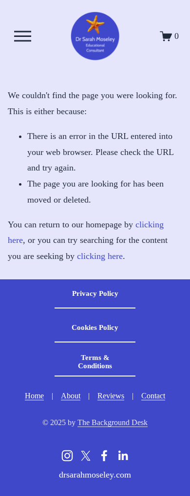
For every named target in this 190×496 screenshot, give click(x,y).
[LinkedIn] (123, 456)
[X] (86, 456)
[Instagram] (67, 456)
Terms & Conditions (95, 362)
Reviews (110, 396)
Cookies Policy (95, 327)
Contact (153, 396)
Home (34, 396)
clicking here (100, 256)
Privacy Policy (95, 293)
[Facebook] (104, 456)
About (70, 396)
